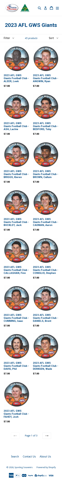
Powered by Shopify (46, 467)
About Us (45, 456)
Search (15, 456)
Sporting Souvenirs (24, 467)
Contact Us (29, 456)
